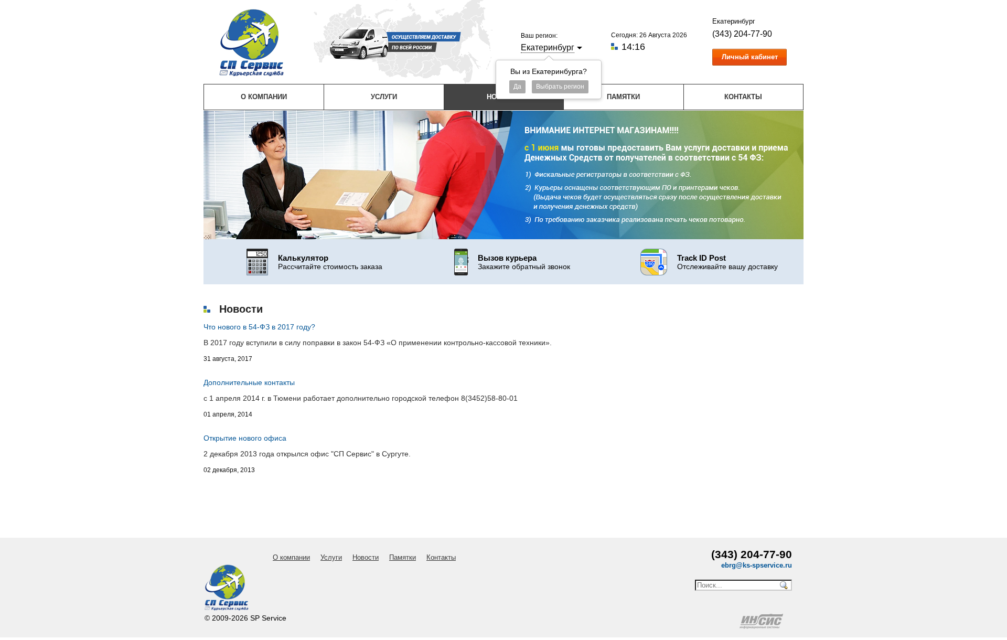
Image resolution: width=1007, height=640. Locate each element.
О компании (264, 97)
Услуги (384, 97)
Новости (365, 557)
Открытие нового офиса (244, 438)
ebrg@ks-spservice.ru (756, 565)
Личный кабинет (750, 57)
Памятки (623, 97)
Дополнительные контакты (249, 382)
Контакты (743, 97)
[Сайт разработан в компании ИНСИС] (762, 626)
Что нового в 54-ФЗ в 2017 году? (259, 327)
